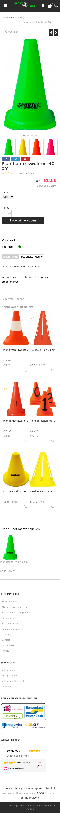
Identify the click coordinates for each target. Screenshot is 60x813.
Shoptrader (18, 805)
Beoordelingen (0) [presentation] (32, 257)
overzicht (14, 31)
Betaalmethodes (10, 623)
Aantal (6, 207)
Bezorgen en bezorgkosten (16, 612)
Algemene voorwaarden (14, 607)
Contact (6, 640)
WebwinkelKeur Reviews (18, 793)
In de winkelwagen (23, 220)
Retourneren (8, 618)
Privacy (5, 651)
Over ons (6, 634)
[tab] (11, 256)
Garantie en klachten (13, 629)
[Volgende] (56, 32)
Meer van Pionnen (13, 298)
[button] (24, 135)
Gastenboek (8, 645)
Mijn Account (8, 670)
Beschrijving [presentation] (10, 257)
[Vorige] (52, 32)
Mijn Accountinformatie (14, 681)
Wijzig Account (9, 675)
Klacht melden (9, 601)
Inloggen (6, 686)
